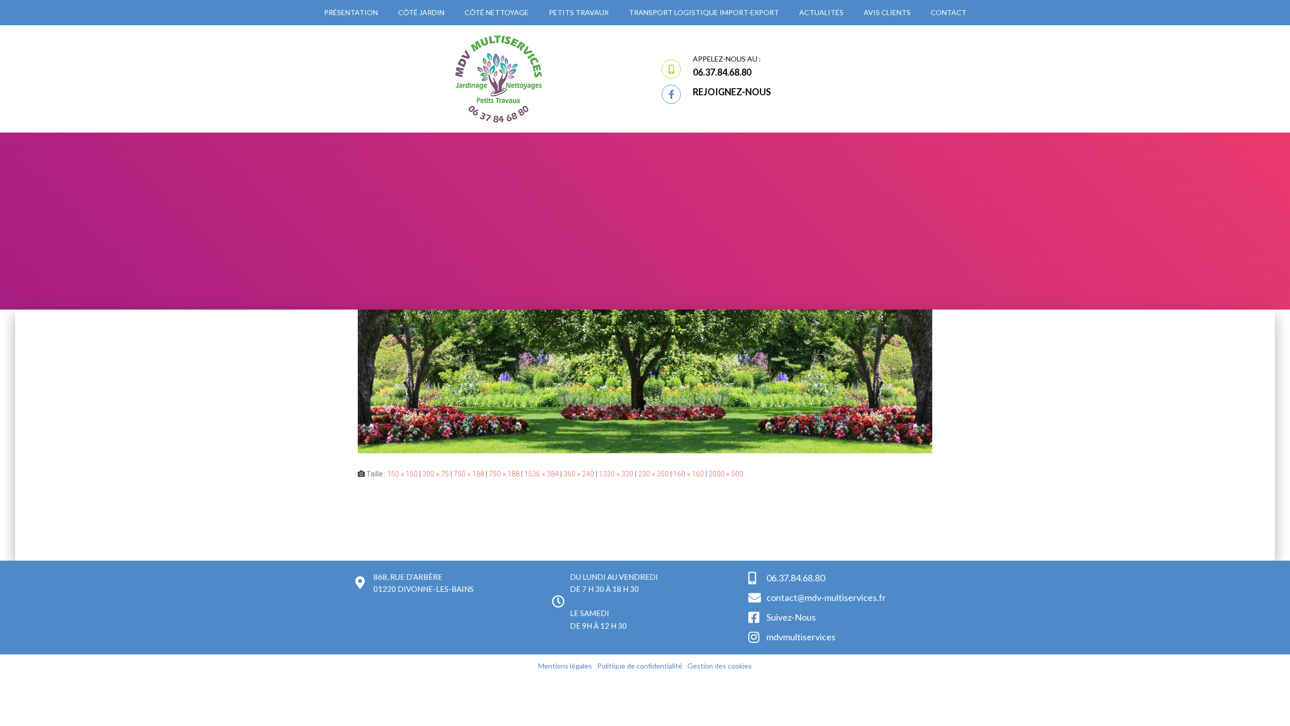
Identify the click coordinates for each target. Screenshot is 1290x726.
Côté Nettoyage (497, 12)
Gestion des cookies (719, 665)
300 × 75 (435, 474)
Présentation (351, 12)
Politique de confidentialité (639, 665)
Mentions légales (565, 665)
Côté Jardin (421, 12)
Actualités (821, 12)
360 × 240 (578, 474)
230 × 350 (653, 474)
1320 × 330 (616, 474)
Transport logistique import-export (704, 12)
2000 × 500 (725, 474)
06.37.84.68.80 (722, 72)
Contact (948, 12)
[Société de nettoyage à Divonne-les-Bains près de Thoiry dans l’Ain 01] (645, 381)
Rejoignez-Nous (732, 91)
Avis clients (887, 12)
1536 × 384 (541, 474)
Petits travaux (579, 12)
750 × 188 (469, 474)
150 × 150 (402, 474)
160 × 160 (688, 474)
